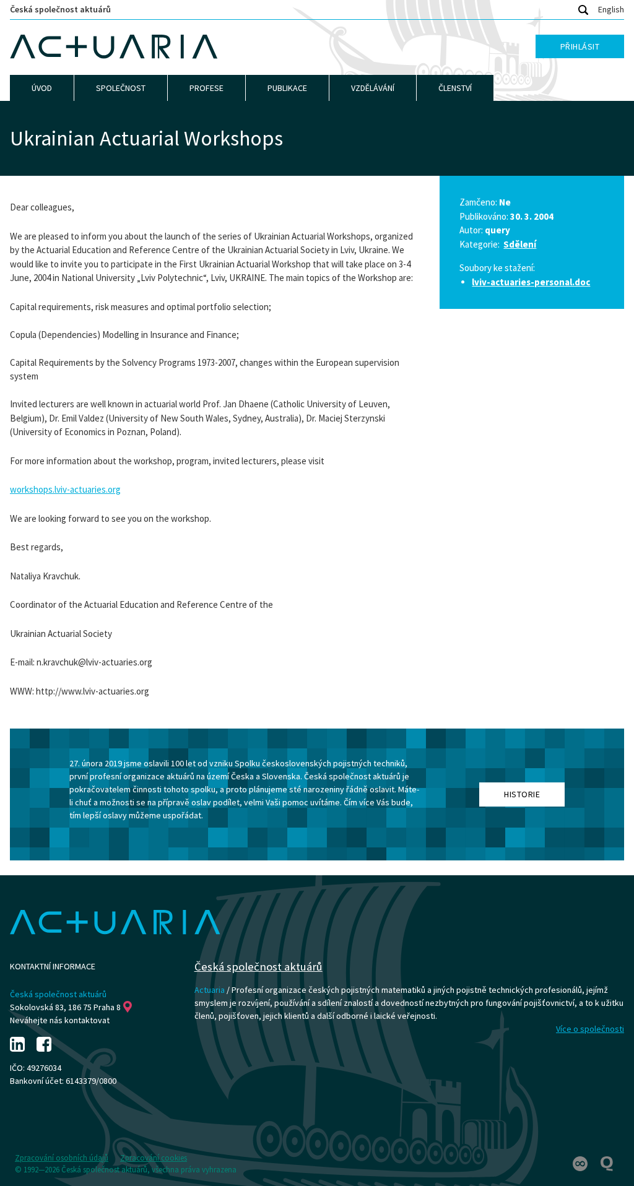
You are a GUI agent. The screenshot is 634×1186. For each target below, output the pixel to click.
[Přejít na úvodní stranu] (114, 47)
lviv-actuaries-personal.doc (531, 282)
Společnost (120, 87)
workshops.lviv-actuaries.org (65, 489)
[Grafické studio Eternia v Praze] (581, 1163)
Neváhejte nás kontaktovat (60, 1020)
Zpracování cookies (153, 1158)
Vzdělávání (372, 87)
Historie (522, 794)
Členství (455, 87)
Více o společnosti (590, 1028)
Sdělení (519, 244)
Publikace (287, 87)
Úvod (42, 87)
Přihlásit (580, 46)
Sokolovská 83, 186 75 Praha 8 (65, 1007)
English (611, 9)
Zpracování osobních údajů (61, 1158)
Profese (206, 87)
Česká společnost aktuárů (60, 9)
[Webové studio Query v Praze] (606, 1163)
